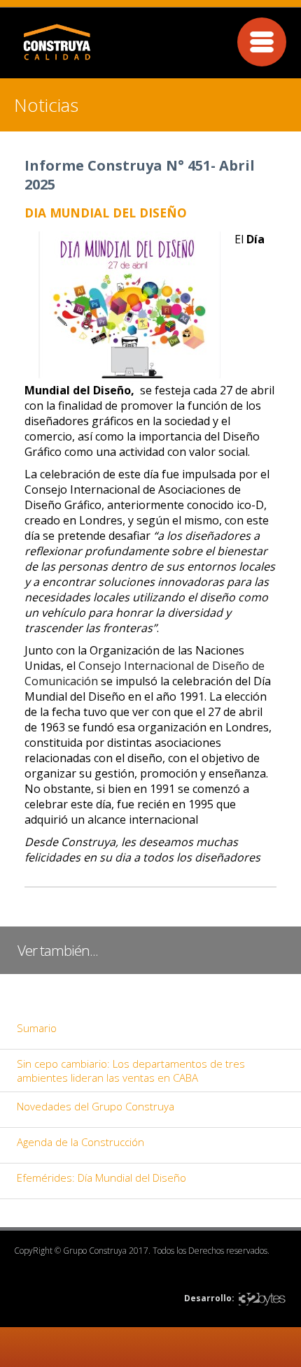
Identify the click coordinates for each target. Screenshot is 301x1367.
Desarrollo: (209, 1298)
